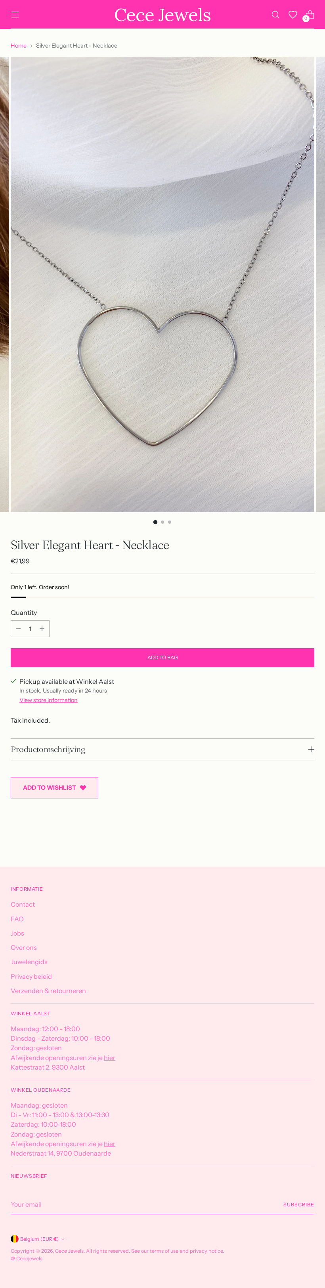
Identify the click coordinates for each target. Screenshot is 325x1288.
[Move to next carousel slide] (307, 839)
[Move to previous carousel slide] (289, 839)
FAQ (17, 919)
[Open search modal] (276, 14)
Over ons (24, 947)
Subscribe (298, 1205)
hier (109, 1058)
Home (19, 45)
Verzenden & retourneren (48, 991)
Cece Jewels (69, 1251)
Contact (23, 904)
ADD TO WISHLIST (49, 787)
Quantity (24, 612)
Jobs (17, 933)
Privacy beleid (31, 976)
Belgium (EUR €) (39, 1239)
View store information (48, 700)
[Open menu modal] (15, 14)
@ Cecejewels (26, 1258)
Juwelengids (29, 962)
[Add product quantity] (42, 629)
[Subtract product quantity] (18, 629)
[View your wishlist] (293, 14)
